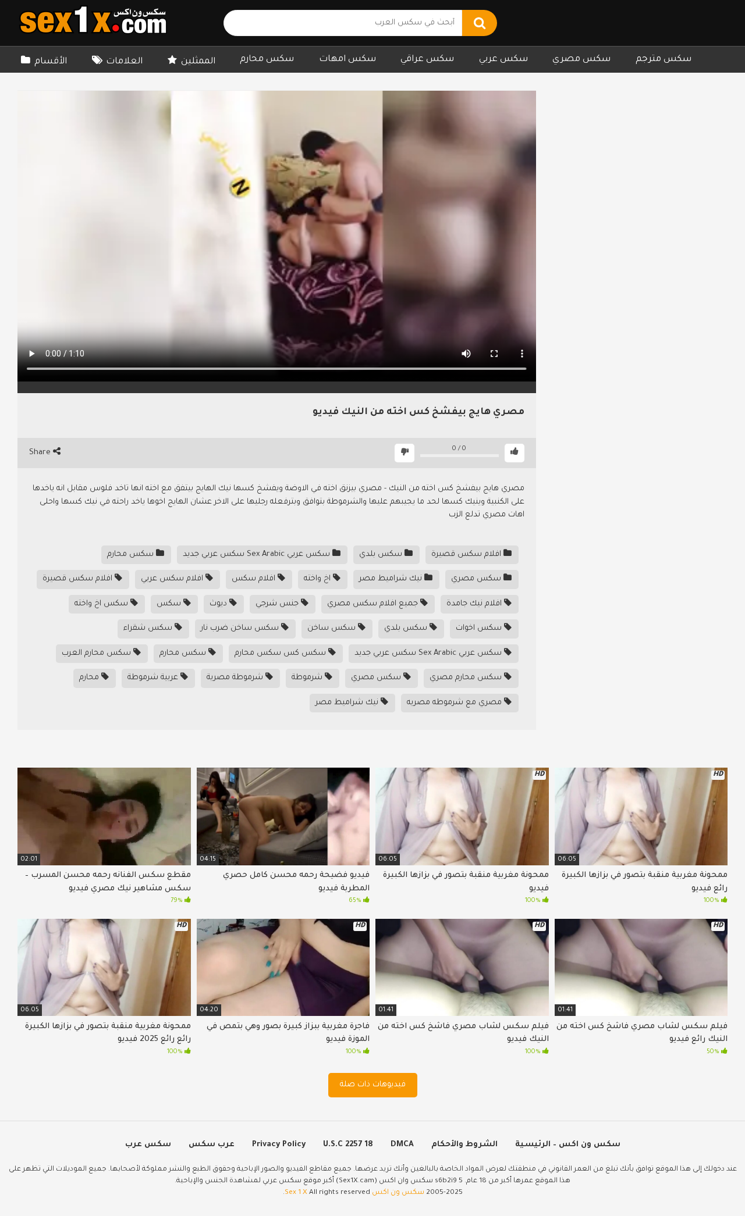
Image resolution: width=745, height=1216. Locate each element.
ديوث (219, 604)
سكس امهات (347, 60)
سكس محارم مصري (467, 677)
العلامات (124, 62)
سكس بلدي (382, 554)
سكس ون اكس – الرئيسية (567, 1144)
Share (41, 452)
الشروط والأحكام (464, 1144)
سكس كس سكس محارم (281, 653)
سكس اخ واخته (102, 604)
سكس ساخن (332, 628)
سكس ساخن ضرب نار (241, 628)
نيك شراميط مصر (391, 579)
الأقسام (50, 62)
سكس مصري (581, 60)
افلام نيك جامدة (475, 604)
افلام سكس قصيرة (467, 554)
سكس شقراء (149, 628)
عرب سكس (212, 1144)
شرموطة (308, 677)
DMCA (402, 1144)
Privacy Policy (279, 1144)
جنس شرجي (278, 604)
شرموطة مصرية (236, 677)
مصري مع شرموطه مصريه (455, 702)
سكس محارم (267, 60)
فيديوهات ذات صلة (373, 1085)
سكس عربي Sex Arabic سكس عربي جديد (257, 554)
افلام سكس (255, 579)
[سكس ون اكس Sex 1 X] (93, 22)
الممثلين (198, 62)
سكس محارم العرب (97, 653)
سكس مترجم (663, 60)
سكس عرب (148, 1144)
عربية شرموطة (153, 677)
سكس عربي (503, 60)
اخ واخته (318, 579)
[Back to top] (706, 1180)
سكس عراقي (427, 60)
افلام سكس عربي (173, 579)
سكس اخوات (480, 628)
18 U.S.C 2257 (348, 1144)
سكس (170, 604)
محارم (90, 677)
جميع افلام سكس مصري (373, 604)
